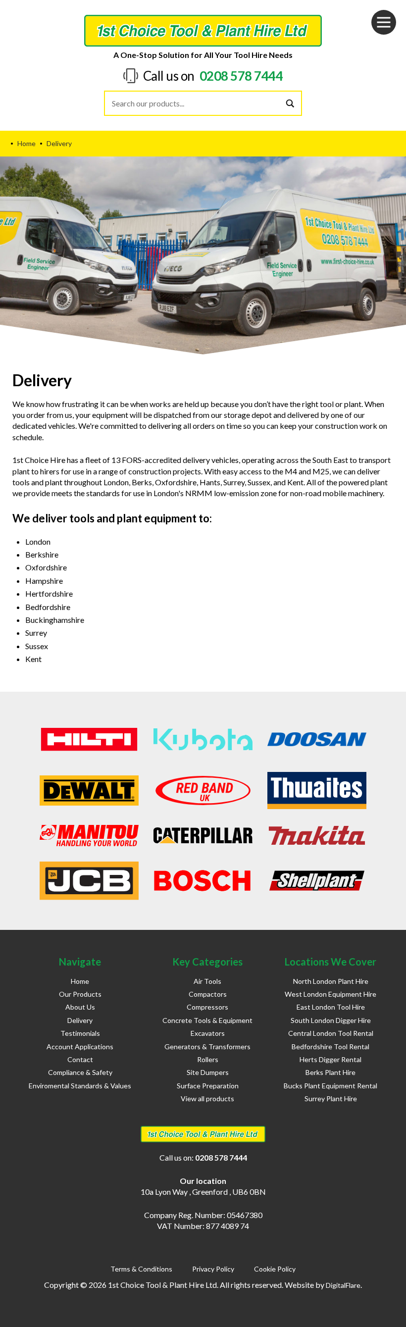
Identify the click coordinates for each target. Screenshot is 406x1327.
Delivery (80, 1020)
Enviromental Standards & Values (80, 1085)
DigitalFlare (343, 1285)
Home (80, 981)
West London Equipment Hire (330, 994)
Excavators (208, 1033)
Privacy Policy (213, 1269)
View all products (207, 1098)
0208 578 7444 (241, 76)
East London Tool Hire (331, 1007)
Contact (80, 1059)
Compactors (208, 994)
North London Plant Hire (330, 981)
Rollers (207, 1059)
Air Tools (207, 981)
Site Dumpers (208, 1072)
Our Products (80, 994)
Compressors (207, 1007)
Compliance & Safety (80, 1072)
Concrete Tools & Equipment (207, 1020)
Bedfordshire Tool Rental (330, 1046)
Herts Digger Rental (330, 1059)
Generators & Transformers (207, 1046)
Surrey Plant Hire (330, 1098)
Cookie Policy (275, 1269)
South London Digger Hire (331, 1020)
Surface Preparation (208, 1085)
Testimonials (80, 1033)
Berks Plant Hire (330, 1072)
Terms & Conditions (141, 1269)
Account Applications (80, 1046)
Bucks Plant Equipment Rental (330, 1085)
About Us (80, 1007)
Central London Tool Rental (330, 1033)
